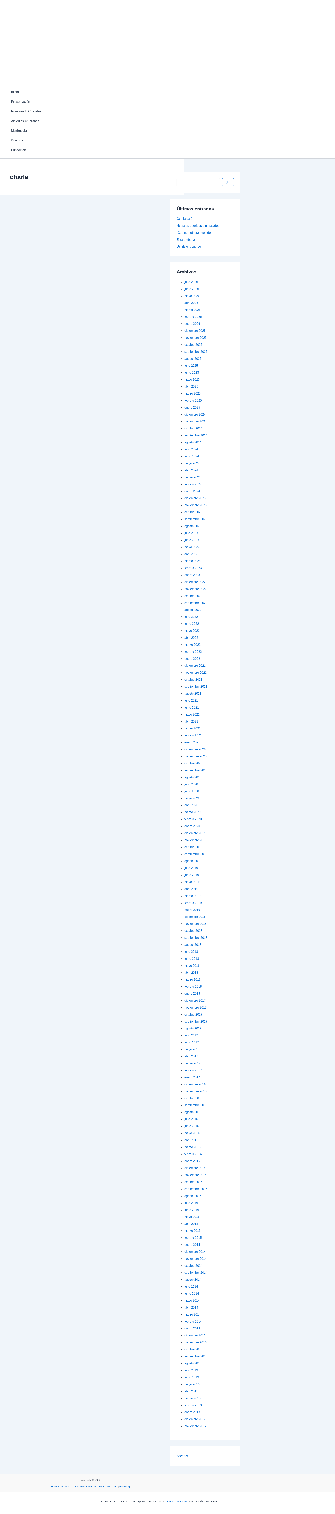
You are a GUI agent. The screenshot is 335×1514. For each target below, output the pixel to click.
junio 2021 (191, 707)
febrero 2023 (193, 568)
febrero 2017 (193, 1070)
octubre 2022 (193, 595)
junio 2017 (191, 1042)
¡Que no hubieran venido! (194, 232)
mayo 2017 (192, 1049)
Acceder (182, 1456)
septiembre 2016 (195, 1105)
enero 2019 (192, 909)
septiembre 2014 (195, 1272)
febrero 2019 (193, 902)
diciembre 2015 (195, 1168)
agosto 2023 (192, 526)
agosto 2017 (192, 1028)
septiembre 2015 (195, 1189)
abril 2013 (191, 1391)
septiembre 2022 (195, 602)
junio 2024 (191, 456)
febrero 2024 (193, 484)
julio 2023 (191, 533)
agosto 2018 (192, 944)
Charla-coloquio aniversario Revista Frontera (63, 232)
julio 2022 (191, 616)
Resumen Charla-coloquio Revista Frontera (61, 349)
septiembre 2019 (195, 854)
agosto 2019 (192, 861)
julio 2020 (191, 784)
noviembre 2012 (195, 1426)
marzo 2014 (192, 1314)
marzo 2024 (192, 477)
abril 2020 (191, 805)
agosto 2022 (192, 609)
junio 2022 (191, 623)
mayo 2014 (192, 1300)
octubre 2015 (193, 1182)
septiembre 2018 (195, 937)
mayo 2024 (192, 463)
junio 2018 (191, 958)
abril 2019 (191, 889)
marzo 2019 (192, 896)
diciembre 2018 (195, 916)
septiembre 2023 (195, 519)
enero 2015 (192, 1244)
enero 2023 (192, 575)
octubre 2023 (193, 512)
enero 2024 (192, 491)
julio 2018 (191, 951)
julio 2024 (191, 449)
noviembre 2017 (195, 1007)
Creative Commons (176, 1501)
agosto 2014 (192, 1279)
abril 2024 (191, 470)
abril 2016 (191, 1140)
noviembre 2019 (195, 840)
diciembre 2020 (195, 749)
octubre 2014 (193, 1265)
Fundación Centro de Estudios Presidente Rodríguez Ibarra (84, 1486)
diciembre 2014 (195, 1251)
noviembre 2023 (195, 505)
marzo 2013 (192, 1398)
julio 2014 (191, 1286)
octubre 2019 (193, 847)
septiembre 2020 (195, 770)
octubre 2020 (193, 763)
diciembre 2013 (195, 1335)
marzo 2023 (192, 561)
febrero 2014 (193, 1321)
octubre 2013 (193, 1349)
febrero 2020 (193, 819)
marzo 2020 (192, 812)
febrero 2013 (193, 1405)
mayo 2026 (192, 295)
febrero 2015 (193, 1237)
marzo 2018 (192, 979)
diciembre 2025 (195, 330)
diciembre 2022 (195, 582)
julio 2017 (191, 1035)
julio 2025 (191, 365)
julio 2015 (191, 1202)
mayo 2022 (192, 630)
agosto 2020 (192, 777)
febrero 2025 (193, 400)
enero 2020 (192, 826)
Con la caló (184, 218)
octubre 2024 (193, 428)
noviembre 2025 (195, 337)
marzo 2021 (192, 728)
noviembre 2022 (195, 589)
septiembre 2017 (195, 1021)
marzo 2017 (192, 1063)
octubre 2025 (193, 344)
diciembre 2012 (195, 1419)
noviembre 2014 (195, 1258)
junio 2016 (191, 1126)
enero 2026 (192, 323)
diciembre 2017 (195, 1000)
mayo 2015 (192, 1216)
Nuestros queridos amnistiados (198, 225)
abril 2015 (191, 1223)
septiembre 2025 (195, 351)
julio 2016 (191, 1119)
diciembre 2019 (195, 833)
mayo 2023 (192, 547)
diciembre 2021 (195, 665)
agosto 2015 (192, 1196)
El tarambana (186, 239)
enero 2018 (192, 993)
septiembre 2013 (195, 1356)
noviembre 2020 (195, 756)
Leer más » (12, 321)
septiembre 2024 (195, 435)
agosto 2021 (192, 693)
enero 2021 (192, 742)
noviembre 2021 (195, 672)
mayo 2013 (192, 1384)
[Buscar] (228, 182)
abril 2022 (191, 637)
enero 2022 (192, 658)
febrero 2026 (193, 316)
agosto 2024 (192, 442)
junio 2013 (191, 1377)
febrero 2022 (193, 651)
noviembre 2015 (195, 1175)
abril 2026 (191, 302)
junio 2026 (191, 289)
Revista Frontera (20, 411)
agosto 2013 (192, 1363)
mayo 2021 (192, 714)
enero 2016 (192, 1161)
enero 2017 (192, 1077)
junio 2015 (191, 1209)
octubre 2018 (193, 930)
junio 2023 (191, 540)
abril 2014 (191, 1307)
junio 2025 (191, 372)
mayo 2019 (192, 882)
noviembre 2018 (195, 923)
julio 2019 (191, 868)
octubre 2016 (193, 1098)
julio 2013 (191, 1370)
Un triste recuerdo (189, 246)
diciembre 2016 (195, 1084)
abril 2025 (191, 386)
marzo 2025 (192, 393)
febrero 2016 (193, 1154)
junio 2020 (191, 791)
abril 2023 (191, 554)
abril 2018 (191, 972)
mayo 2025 (192, 379)
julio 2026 (191, 282)
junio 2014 (191, 1293)
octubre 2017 (193, 1014)
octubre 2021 (193, 679)
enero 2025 (192, 407)
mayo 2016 (192, 1133)
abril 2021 (191, 721)
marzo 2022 (192, 644)
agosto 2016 (192, 1112)
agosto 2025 (192, 358)
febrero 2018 (193, 986)
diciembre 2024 (195, 414)
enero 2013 (192, 1412)
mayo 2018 (192, 965)
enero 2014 (192, 1328)
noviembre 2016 (195, 1091)
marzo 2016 (192, 1147)
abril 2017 (191, 1056)
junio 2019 (191, 875)
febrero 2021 (193, 735)
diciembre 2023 (195, 498)
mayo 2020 (192, 798)
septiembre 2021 (195, 686)
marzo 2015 (192, 1230)
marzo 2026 (192, 309)
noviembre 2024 (195, 421)
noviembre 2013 (195, 1342)
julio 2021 (191, 700)
